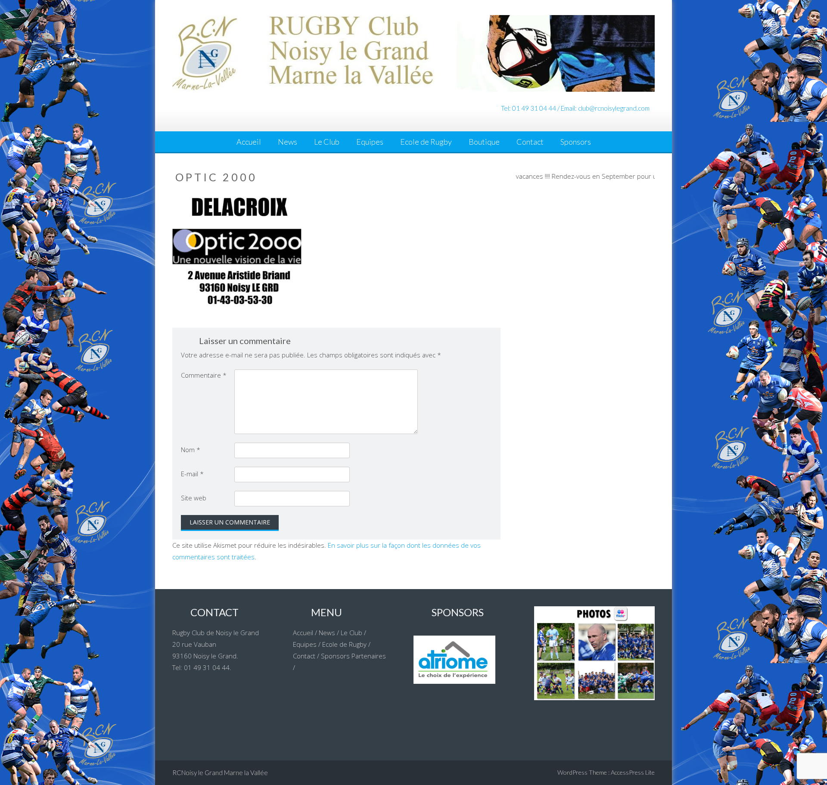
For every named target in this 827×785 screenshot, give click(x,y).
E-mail (192, 473)
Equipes (369, 141)
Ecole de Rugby (426, 141)
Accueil (248, 141)
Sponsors (575, 141)
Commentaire (204, 375)
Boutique (484, 141)
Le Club (326, 141)
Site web (193, 497)
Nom (190, 449)
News (287, 141)
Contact (530, 141)
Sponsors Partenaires (353, 656)
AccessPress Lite (633, 772)
